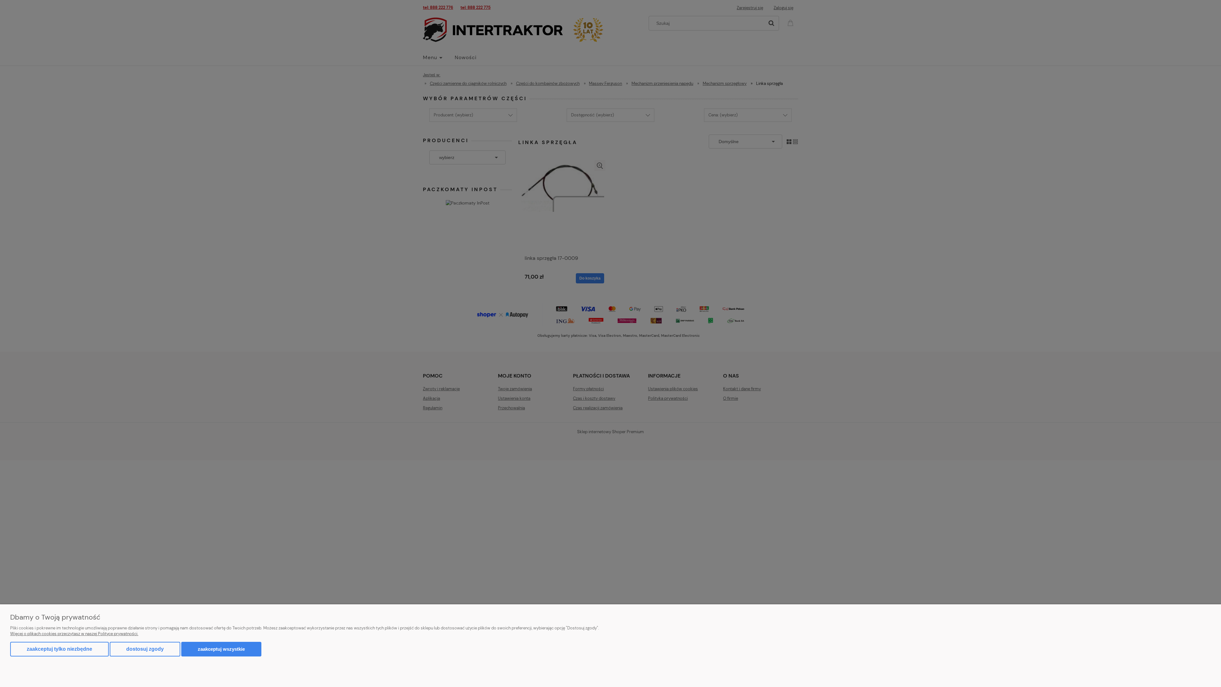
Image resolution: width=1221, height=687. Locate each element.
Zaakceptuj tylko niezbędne (59, 649)
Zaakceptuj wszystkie (221, 649)
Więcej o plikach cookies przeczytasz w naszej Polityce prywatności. (74, 633)
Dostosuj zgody (145, 649)
